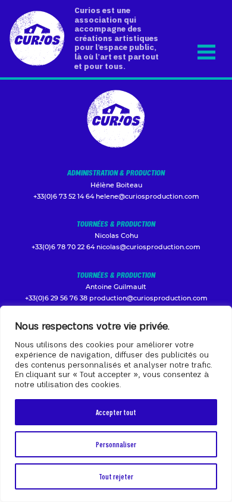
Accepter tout (116, 412)
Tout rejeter (116, 476)
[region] (116, 404)
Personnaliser (116, 444)
